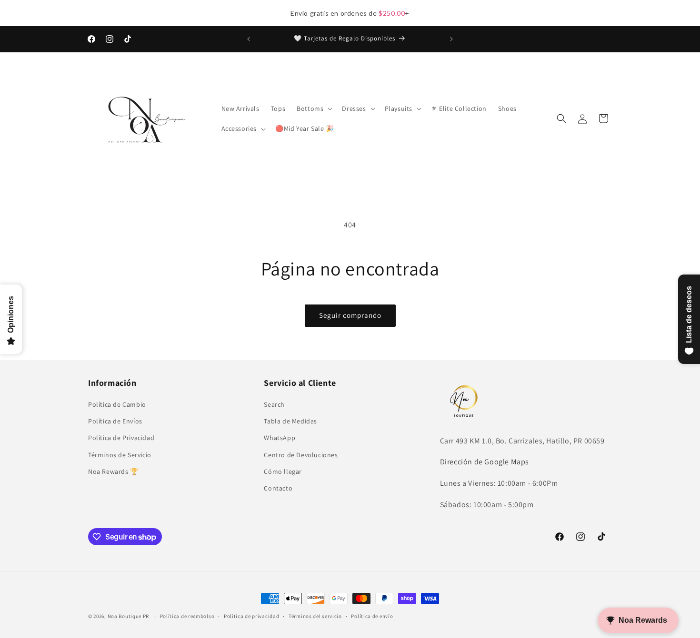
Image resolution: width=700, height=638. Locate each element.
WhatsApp (279, 438)
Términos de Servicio (119, 455)
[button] (313, 108)
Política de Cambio (117, 404)
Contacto (278, 488)
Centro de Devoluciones (301, 455)
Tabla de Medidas (290, 421)
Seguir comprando (350, 315)
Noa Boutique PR (129, 616)
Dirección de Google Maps (484, 462)
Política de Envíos (115, 421)
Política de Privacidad (121, 438)
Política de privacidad (251, 616)
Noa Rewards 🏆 (113, 471)
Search (274, 404)
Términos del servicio (315, 616)
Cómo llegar (283, 471)
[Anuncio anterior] (248, 39)
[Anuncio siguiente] (451, 39)
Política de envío (372, 616)
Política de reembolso (187, 616)
